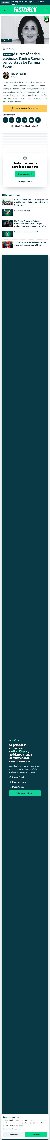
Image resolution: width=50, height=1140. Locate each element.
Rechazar (14, 1134)
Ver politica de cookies (11, 1129)
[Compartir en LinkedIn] (18, 120)
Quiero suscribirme (24, 793)
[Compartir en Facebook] (5, 120)
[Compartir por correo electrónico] (31, 120)
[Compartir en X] (11, 120)
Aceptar (36, 1134)
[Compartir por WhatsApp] (24, 120)
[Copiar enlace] (38, 120)
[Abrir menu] (4, 10)
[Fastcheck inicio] (25, 9)
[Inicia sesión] (45, 10)
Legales (5, 2)
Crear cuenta (23, 174)
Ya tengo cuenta (25, 181)
